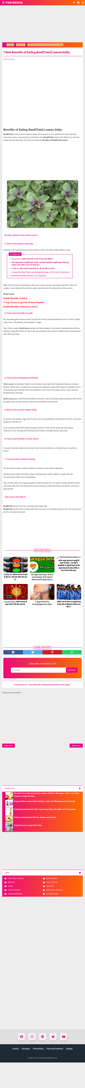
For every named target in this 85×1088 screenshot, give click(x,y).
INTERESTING (52, 894)
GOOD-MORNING (15, 894)
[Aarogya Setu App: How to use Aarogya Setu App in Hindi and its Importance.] (42, 565)
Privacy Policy (38, 1049)
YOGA (10, 886)
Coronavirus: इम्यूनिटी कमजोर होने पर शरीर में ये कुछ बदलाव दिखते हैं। (32, 259)
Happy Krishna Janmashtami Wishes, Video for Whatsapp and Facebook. (44, 801)
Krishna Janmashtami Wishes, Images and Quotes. (35, 817)
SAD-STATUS (52, 882)
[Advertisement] (42, 23)
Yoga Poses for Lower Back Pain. (28, 825)
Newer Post (76, 745)
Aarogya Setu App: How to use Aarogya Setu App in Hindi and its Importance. (41, 272)
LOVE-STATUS (14, 890)
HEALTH (11, 882)
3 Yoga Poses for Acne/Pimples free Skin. (42, 603)
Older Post (9, 745)
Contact (16, 1049)
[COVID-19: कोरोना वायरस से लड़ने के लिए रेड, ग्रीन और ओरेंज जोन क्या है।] (15, 565)
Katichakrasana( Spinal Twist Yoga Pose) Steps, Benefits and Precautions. (45, 809)
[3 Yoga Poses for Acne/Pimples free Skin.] (42, 592)
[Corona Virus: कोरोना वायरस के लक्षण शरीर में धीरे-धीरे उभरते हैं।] (15, 592)
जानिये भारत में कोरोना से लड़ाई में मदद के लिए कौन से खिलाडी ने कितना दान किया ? (69, 604)
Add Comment (9, 59)
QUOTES (50, 886)
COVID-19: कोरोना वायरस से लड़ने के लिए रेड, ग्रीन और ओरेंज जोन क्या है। (33, 268)
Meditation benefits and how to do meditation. (29, 276)
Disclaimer (26, 1049)
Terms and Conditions (55, 1049)
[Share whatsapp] (72, 652)
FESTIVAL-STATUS (16, 878)
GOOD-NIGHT (52, 878)
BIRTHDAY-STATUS (54, 890)
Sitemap (69, 1049)
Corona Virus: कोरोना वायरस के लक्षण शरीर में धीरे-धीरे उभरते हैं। (15, 603)
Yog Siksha (14, 3)
